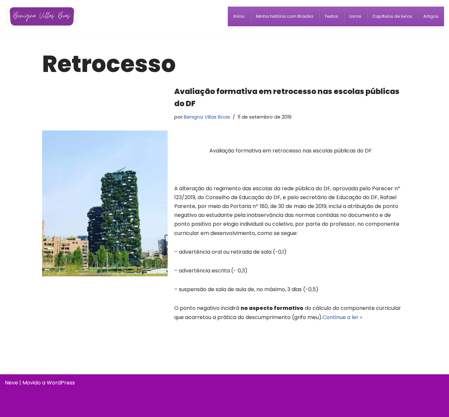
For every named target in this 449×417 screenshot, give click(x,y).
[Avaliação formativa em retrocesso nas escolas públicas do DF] (105, 203)
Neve (11, 382)
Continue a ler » (342, 317)
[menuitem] (239, 16)
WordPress (61, 382)
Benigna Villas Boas (207, 117)
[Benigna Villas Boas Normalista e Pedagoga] (42, 16)
